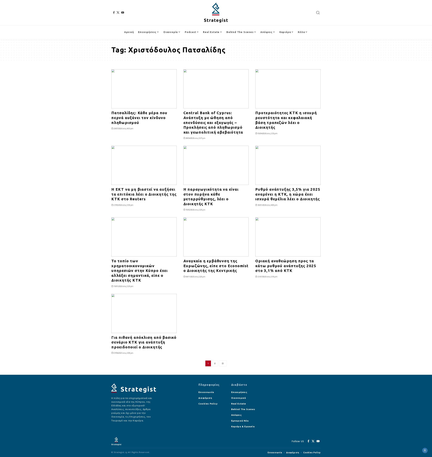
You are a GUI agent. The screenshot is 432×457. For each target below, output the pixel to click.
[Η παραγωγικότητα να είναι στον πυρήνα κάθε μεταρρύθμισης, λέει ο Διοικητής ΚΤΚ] (216, 165)
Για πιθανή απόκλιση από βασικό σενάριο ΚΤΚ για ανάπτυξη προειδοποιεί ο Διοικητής (144, 342)
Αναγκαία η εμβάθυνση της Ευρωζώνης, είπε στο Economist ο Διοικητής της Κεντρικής (216, 266)
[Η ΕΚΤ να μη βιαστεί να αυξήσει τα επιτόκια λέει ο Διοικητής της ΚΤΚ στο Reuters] (144, 165)
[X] (118, 12)
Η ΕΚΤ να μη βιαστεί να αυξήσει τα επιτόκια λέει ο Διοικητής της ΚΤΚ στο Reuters (144, 194)
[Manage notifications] (425, 450)
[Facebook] (114, 12)
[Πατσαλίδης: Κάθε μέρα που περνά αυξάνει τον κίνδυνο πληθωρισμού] (144, 88)
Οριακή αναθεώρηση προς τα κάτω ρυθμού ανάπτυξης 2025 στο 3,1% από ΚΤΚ (285, 266)
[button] (318, 13)
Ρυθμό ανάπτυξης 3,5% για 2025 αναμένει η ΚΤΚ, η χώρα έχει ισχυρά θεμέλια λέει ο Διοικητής (287, 194)
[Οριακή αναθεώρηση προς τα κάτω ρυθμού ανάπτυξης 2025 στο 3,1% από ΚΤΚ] (288, 237)
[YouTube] (122, 12)
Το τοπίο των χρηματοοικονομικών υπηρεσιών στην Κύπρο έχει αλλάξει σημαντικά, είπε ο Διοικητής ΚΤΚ (139, 270)
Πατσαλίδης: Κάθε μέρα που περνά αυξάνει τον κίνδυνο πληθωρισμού (139, 117)
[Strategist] (216, 13)
